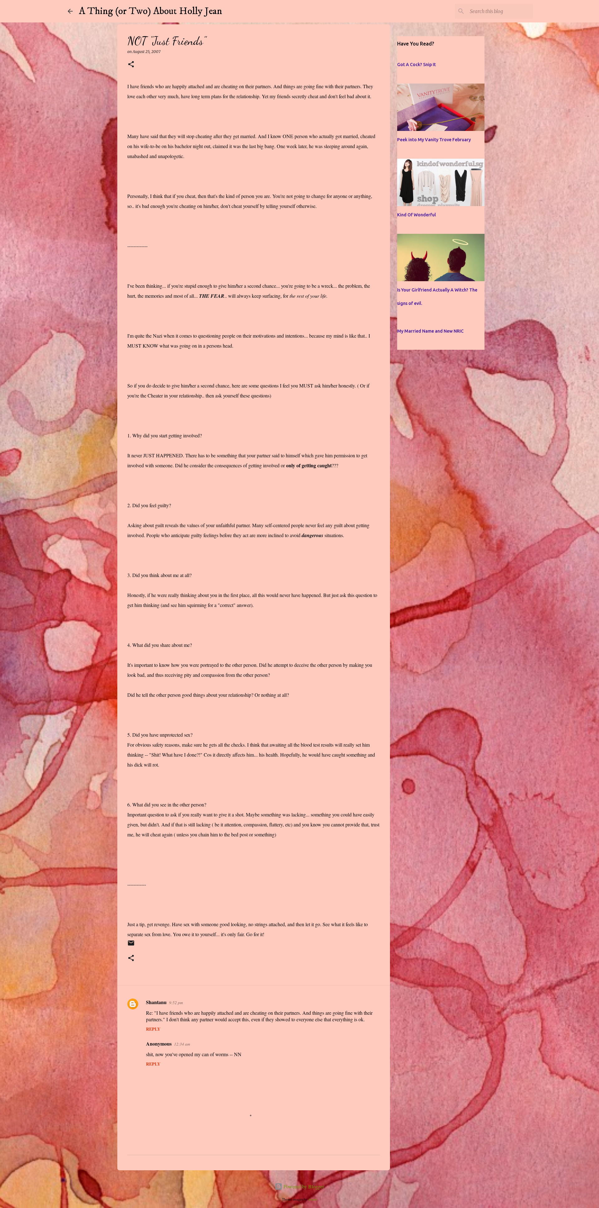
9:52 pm (176, 1002)
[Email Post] (131, 946)
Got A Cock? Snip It (416, 64)
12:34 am (182, 1044)
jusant (313, 1199)
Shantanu (156, 1002)
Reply (153, 1029)
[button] (131, 64)
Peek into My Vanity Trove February (434, 139)
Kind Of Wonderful (416, 214)
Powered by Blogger (303, 1186)
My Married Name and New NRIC (430, 331)
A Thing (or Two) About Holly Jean (150, 11)
